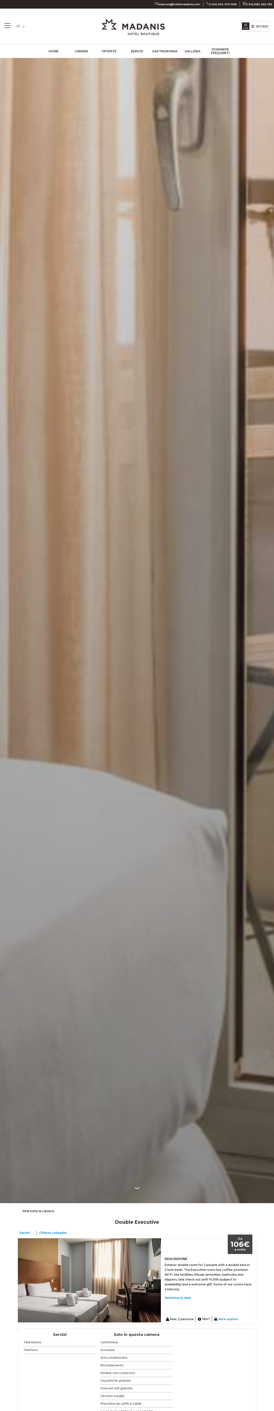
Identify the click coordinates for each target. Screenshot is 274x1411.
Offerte (109, 51)
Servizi (137, 51)
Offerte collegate (53, 1233)
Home (54, 51)
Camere (81, 51)
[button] (21, 1280)
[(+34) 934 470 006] (207, 3)
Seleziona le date (178, 1298)
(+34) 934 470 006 (223, 4)
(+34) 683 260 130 (259, 4)
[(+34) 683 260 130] (244, 3)
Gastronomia (164, 51)
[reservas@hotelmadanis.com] (156, 3)
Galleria (193, 51)
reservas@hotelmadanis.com (179, 4)
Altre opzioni (228, 1319)
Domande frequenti (220, 51)
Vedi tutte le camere (38, 1211)
